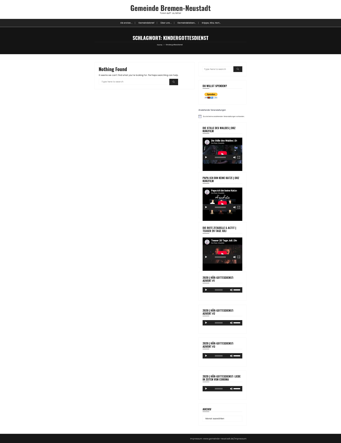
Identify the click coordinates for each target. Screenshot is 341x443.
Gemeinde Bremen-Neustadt (170, 8)
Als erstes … (126, 22)
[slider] (237, 289)
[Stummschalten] (234, 157)
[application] (222, 149)
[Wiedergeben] (206, 157)
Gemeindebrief (146, 22)
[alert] (222, 116)
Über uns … (166, 22)
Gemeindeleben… (186, 22)
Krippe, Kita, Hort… (211, 22)
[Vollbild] (239, 157)
